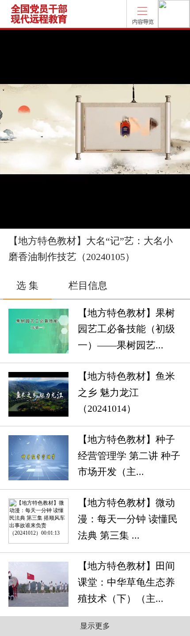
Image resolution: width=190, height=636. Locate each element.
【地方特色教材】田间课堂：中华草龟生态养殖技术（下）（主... (126, 582)
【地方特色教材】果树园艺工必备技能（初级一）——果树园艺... (126, 329)
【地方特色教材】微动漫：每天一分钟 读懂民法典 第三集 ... (128, 519)
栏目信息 (87, 285)
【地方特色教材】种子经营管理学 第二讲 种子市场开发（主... (129, 455)
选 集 (27, 285)
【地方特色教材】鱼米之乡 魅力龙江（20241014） (126, 392)
